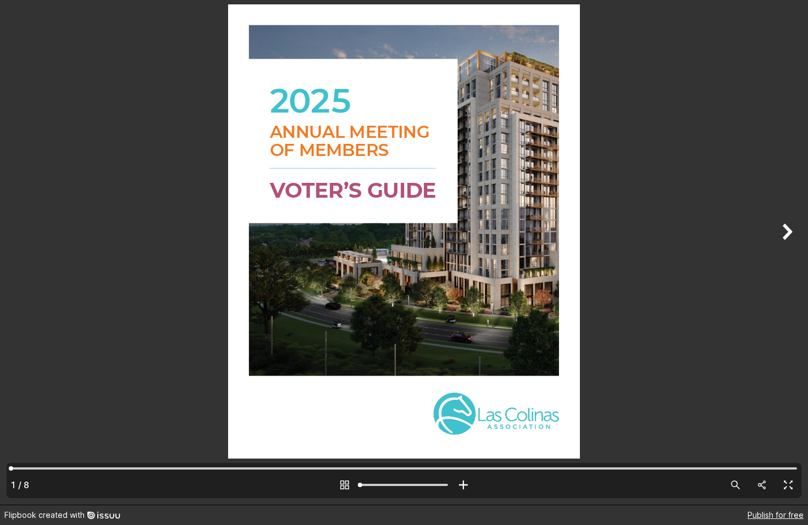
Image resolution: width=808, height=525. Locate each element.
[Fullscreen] (788, 485)
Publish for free (776, 515)
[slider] (404, 484)
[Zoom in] (463, 485)
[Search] (735, 485)
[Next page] (786, 252)
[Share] (762, 485)
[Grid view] (345, 485)
